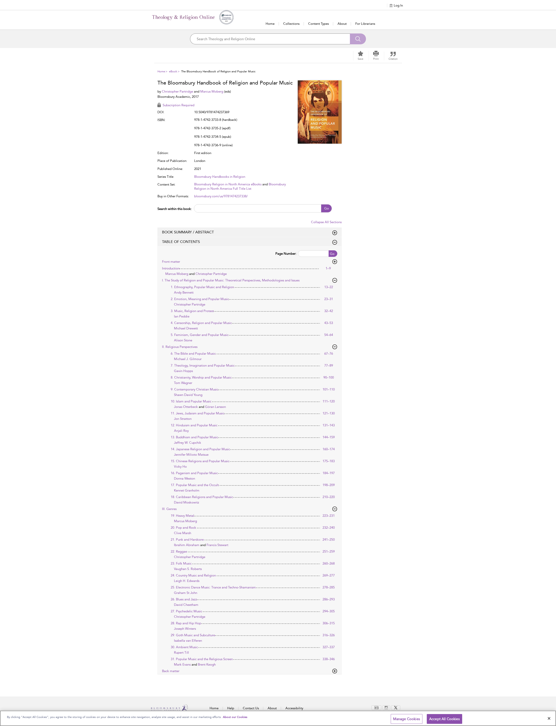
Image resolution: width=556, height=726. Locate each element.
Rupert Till (181, 653)
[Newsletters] (376, 707)
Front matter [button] (171, 262)
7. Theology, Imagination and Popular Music (203, 365)
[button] (376, 55)
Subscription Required (178, 105)
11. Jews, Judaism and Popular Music (197, 413)
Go (326, 208)
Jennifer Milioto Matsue (191, 455)
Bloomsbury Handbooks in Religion (219, 177)
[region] (278, 718)
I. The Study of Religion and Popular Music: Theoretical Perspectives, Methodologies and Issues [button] (231, 280)
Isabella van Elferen (188, 641)
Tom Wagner (183, 383)
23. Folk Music (181, 563)
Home (270, 24)
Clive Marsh (182, 533)
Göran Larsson (215, 407)
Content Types (318, 24)
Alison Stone (183, 340)
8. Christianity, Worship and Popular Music (201, 377)
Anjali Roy (181, 431)
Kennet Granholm (186, 490)
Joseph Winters (185, 629)
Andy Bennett (184, 292)
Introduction (171, 268)
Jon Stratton (183, 419)
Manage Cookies (406, 719)
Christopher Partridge (178, 91)
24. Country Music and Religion (193, 575)
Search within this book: (174, 209)
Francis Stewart (217, 545)
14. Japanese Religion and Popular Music (200, 449)
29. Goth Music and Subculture (193, 635)
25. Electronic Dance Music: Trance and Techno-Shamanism (213, 587)
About (342, 24)
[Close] (549, 718)
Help (230, 708)
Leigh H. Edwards (186, 581)
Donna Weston (184, 478)
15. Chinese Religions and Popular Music (200, 461)
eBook (173, 71)
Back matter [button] (170, 671)
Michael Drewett (186, 328)
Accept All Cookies (444, 719)
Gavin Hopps (183, 371)
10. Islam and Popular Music (191, 401)
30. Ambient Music (184, 647)
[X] (395, 707)
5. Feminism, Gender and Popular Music (199, 335)
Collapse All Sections (326, 222)
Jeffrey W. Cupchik (187, 443)
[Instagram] (386, 707)
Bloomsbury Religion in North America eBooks (227, 184)
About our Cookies (235, 717)
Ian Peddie (181, 316)
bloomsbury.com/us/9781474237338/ (221, 196)
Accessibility (294, 708)
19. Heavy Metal (182, 516)
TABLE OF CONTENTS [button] (181, 241)
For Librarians (365, 24)
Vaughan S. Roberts (188, 569)
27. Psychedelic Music (186, 611)
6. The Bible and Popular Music (193, 354)
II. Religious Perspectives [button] (179, 347)
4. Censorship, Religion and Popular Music (201, 323)
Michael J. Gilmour (188, 359)
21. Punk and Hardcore (187, 540)
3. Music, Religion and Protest (192, 311)
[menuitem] (376, 707)
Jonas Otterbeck (186, 407)
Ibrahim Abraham (187, 545)
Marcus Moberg (212, 91)
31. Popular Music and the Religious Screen (202, 659)
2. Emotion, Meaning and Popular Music (200, 299)
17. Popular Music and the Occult (195, 485)
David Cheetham (186, 605)
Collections (291, 24)
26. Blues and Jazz (184, 599)
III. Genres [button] (169, 509)
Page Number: (285, 254)
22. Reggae (179, 551)
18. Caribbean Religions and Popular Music (202, 497)
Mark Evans (183, 664)
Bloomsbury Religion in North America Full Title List (240, 186)
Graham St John (185, 593)
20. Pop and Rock (183, 528)
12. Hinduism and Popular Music (194, 425)
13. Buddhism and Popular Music (194, 437)
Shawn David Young (188, 395)
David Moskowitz (186, 502)
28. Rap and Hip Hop (186, 623)
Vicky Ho (180, 466)
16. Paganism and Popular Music (194, 473)
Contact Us (251, 708)
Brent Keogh (207, 664)
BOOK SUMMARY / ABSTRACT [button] (188, 232)
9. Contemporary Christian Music (194, 389)
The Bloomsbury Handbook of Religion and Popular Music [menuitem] (218, 71)
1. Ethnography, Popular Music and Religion (202, 287)
